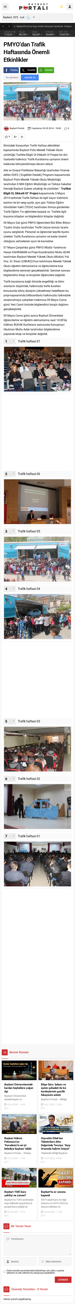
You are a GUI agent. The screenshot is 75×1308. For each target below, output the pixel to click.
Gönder (49, 70)
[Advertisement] (37, 433)
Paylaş (14, 70)
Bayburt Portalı (17, 128)
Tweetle (31, 70)
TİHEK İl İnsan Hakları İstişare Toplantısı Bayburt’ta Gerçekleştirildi (45, 26)
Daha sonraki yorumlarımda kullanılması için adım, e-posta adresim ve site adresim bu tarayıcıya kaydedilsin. (35, 1271)
